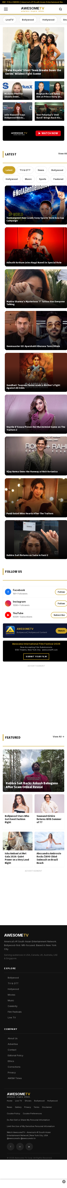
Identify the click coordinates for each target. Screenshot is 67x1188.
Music (28, 179)
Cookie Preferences (32, 1113)
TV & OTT (25, 170)
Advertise (13, 1044)
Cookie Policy (13, 1113)
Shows (28, 1101)
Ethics (11, 1061)
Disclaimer (47, 1107)
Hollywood (48, 19)
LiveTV (9, 19)
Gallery (18, 1107)
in (20, 1146)
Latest (9, 170)
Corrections (14, 1066)
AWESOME (32, 9)
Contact (12, 1049)
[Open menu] (6, 9)
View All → (58, 736)
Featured (58, 179)
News (41, 170)
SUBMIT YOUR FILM (36, 656)
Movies (11, 994)
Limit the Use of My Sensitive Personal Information (31, 1126)
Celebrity (12, 1006)
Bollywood (28, 19)
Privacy (12, 1072)
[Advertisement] (33, 907)
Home (9, 1101)
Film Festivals (15, 1011)
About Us (13, 1038)
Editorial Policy (15, 1055)
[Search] (60, 9)
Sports (42, 179)
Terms (36, 1107)
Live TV (12, 1017)
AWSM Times (15, 1078)
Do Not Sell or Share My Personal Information (28, 1120)
